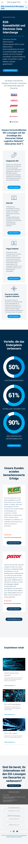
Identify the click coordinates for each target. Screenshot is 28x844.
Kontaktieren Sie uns (10, 70)
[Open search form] (26, 2)
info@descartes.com (14, 825)
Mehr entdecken (14, 187)
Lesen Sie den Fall (14, 543)
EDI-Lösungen (6, 795)
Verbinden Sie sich (14, 445)
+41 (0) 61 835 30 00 (14, 819)
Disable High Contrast (16, 836)
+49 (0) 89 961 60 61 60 (14, 811)
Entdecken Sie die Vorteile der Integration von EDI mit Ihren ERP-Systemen (14, 797)
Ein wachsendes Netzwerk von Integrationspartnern (10, 801)
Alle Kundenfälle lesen (14, 619)
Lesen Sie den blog (9, 685)
